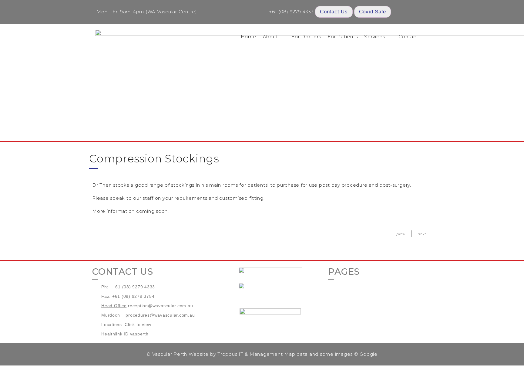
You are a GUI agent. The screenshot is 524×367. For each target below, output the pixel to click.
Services (374, 36)
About (270, 36)
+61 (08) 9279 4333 (291, 12)
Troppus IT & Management (250, 354)
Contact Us (334, 12)
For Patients (343, 36)
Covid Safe (372, 12)
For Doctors (306, 36)
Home (248, 36)
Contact (408, 36)
